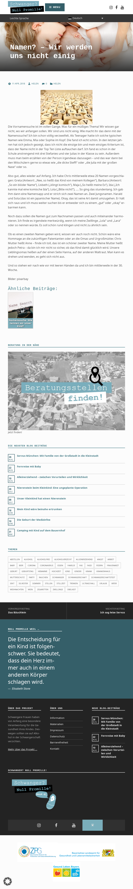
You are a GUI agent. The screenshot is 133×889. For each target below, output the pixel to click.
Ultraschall (88, 583)
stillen (48, 583)
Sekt (12, 583)
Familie (71, 565)
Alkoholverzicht (63, 559)
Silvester (23, 583)
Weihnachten (17, 589)
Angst (100, 559)
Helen (35, 83)
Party (31, 577)
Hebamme (42, 571)
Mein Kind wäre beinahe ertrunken (39, 509)
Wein (30, 589)
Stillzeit (61, 583)
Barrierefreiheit (59, 742)
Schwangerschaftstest (103, 577)
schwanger (58, 577)
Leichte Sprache (19, 18)
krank (89, 571)
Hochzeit (56, 571)
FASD (89, 565)
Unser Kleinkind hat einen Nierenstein (41, 498)
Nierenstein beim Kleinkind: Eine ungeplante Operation (52, 487)
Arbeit (111, 559)
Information (57, 718)
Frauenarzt (113, 565)
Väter (114, 583)
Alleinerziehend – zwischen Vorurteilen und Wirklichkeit (52, 477)
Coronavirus (46, 565)
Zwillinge (58, 589)
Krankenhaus (103, 571)
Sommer (36, 583)
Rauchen (43, 577)
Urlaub (103, 583)
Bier (21, 565)
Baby (12, 565)
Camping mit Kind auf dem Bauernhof (41, 530)
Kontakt (54, 748)
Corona (32, 565)
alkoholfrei (43, 559)
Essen (60, 565)
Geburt (13, 571)
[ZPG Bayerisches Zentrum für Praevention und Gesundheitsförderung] (37, 852)
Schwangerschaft (77, 577)
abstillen (15, 559)
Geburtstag (27, 571)
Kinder (77, 571)
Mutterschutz (17, 577)
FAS (81, 565)
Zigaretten (42, 589)
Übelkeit (71, 589)
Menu (56, 7)
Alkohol (28, 559)
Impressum (57, 730)
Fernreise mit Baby (29, 466)
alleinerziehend (84, 559)
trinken (74, 583)
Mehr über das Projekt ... (22, 749)
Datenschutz (57, 736)
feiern (99, 565)
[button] (7, 881)
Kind (67, 571)
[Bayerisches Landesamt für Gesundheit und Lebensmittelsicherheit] (86, 852)
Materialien (56, 724)
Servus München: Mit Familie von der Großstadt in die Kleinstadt (57, 455)
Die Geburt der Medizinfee (33, 519)
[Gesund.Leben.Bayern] (66, 871)
